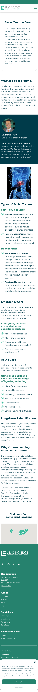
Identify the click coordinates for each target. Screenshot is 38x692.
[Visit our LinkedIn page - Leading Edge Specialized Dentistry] (3, 564)
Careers (3, 635)
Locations (4, 596)
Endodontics (5, 619)
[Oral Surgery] (10, 8)
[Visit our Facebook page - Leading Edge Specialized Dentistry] (14, 564)
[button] (35, 662)
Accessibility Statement (9, 658)
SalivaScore (5, 625)
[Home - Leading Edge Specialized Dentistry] (19, 554)
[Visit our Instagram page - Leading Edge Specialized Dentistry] (8, 564)
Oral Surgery (5, 616)
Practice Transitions (8, 638)
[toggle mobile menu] (35, 7)
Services (4, 600)
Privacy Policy (19, 687)
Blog (2, 606)
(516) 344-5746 (6, 586)
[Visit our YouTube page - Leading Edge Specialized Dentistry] (19, 564)
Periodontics (5, 622)
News (3, 603)
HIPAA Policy (6, 654)
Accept (19, 682)
